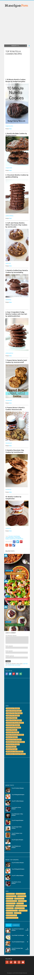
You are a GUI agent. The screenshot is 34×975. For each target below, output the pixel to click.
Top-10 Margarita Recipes (18, 794)
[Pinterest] (15, 962)
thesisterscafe (9, 443)
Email (9, 651)
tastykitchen (8, 528)
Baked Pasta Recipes (14, 739)
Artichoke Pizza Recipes (15, 723)
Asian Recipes (11, 730)
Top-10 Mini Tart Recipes (14, 625)
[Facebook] (7, 962)
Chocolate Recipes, (10, 537)
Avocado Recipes (12, 732)
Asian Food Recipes (13, 727)
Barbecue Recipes (13, 744)
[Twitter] (11, 962)
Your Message (11, 635)
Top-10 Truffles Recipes (18, 801)
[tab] (8, 925)
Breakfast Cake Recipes (15, 751)
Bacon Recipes (12, 737)
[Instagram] (19, 962)
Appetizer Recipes (13, 708)
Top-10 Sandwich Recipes (18, 941)
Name (9, 646)
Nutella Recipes (19, 538)
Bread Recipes (12, 749)
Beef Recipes (11, 747)
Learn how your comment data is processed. (16, 664)
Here (10, 128)
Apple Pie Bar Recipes (14, 713)
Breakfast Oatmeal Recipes (16, 754)
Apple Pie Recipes (13, 715)
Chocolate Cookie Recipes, (14, 536)
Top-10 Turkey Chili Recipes (15, 573)
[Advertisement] (17, 26)
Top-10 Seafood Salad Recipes (16, 599)
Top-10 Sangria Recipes (17, 820)
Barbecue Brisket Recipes (15, 742)
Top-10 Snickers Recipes (18, 788)
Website (10, 656)
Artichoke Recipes (13, 725)
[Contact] (23, 962)
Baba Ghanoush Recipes (15, 735)
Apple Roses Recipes (14, 720)
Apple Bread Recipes (14, 711)
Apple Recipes (11, 718)
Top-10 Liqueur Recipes (17, 839)
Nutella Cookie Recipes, (11, 538)
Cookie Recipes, (17, 537)
